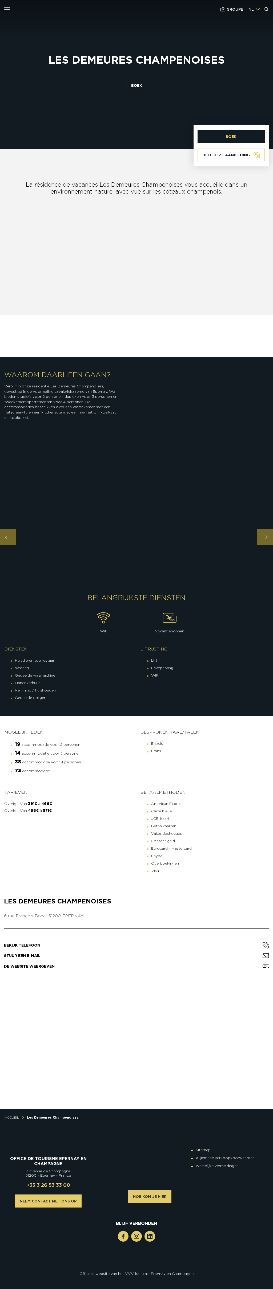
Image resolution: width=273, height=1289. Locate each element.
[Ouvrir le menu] (7, 9)
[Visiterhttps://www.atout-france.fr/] (132, 1267)
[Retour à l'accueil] (48, 1143)
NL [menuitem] (251, 9)
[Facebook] (123, 1236)
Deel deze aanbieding (226, 155)
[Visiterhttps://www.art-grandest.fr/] (135, 1267)
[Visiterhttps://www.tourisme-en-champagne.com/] (137, 1267)
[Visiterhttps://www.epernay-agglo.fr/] (140, 1267)
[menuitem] (251, 9)
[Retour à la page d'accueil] (36, 9)
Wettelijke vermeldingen (217, 1166)
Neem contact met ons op (48, 1201)
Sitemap (203, 1150)
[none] (254, 9)
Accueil (12, 1117)
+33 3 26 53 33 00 (48, 1185)
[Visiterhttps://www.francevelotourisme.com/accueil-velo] (140, 1262)
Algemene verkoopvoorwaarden (225, 1158)
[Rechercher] (266, 9)
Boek (136, 85)
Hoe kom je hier (150, 1196)
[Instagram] (136, 1236)
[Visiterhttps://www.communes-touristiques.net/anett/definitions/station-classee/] (137, 1262)
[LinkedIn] (149, 1236)
